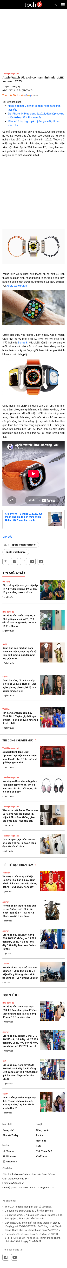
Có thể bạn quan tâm (18, 865)
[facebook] (14, 561)
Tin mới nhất (13, 573)
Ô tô (4, 1061)
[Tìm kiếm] (53, 5)
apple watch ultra (16, 552)
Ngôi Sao (41, 1140)
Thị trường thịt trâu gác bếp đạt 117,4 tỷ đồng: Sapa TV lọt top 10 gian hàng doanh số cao (20, 589)
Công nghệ (42, 1130)
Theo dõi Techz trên (13, 95)
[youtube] (32, 561)
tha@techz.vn (47, 1187)
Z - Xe (39, 1135)
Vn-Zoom (41, 1156)
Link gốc (7, 536)
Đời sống (6, 582)
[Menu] (63, 4)
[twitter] (5, 561)
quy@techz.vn (16, 1183)
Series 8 (22, 342)
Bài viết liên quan (11, 101)
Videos (10, 1151)
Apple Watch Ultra (17, 285)
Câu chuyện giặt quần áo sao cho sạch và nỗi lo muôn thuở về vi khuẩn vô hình (19, 843)
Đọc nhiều (10, 995)
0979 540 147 (21, 1178)
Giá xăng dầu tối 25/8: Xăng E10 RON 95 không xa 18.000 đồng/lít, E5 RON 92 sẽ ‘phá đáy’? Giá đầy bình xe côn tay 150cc (19, 941)
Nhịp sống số (8, 612)
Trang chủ (8, 1130)
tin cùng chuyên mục (18, 740)
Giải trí (5, 644)
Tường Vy (15, 86)
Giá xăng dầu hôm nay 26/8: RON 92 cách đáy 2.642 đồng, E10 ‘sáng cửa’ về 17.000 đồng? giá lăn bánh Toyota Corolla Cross (20, 1072)
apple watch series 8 (24, 544)
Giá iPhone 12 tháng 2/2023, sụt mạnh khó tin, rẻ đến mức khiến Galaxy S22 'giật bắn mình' (23, 517)
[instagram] (23, 561)
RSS (38, 1145)
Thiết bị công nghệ (10, 73)
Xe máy (5, 902)
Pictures (11, 1156)
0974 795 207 (30, 1187)
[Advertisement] (33, 194)
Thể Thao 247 (44, 1151)
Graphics (11, 1161)
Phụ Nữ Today (10, 1135)
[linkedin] (41, 561)
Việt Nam (6, 709)
